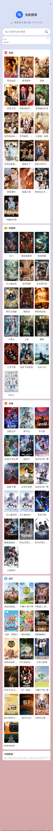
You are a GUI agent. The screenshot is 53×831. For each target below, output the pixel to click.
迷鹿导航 (15, 757)
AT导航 (37, 758)
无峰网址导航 (20, 757)
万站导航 (46, 757)
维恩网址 (25, 758)
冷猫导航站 (30, 758)
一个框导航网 (30, 757)
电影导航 (25, 757)
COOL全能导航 (36, 757)
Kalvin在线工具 (42, 758)
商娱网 (34, 758)
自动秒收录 (42, 757)
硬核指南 (5, 757)
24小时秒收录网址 (10, 758)
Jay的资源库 (10, 757)
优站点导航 (20, 758)
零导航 (16, 758)
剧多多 (7, 42)
